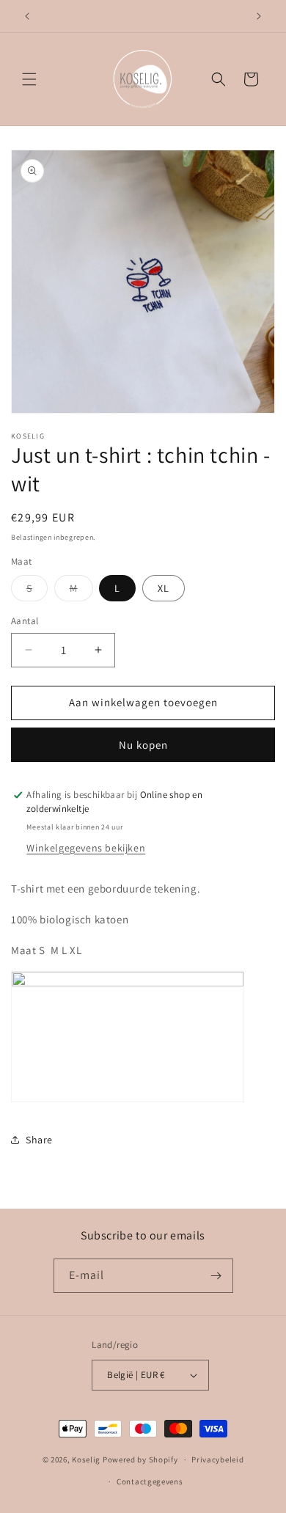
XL (163, 588)
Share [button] (39, 1139)
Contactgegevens (150, 1481)
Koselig (86, 1459)
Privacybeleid (217, 1459)
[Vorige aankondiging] (27, 16)
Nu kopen (143, 745)
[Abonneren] (216, 1276)
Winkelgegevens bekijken (85, 847)
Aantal (24, 621)
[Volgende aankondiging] (259, 16)
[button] (29, 79)
